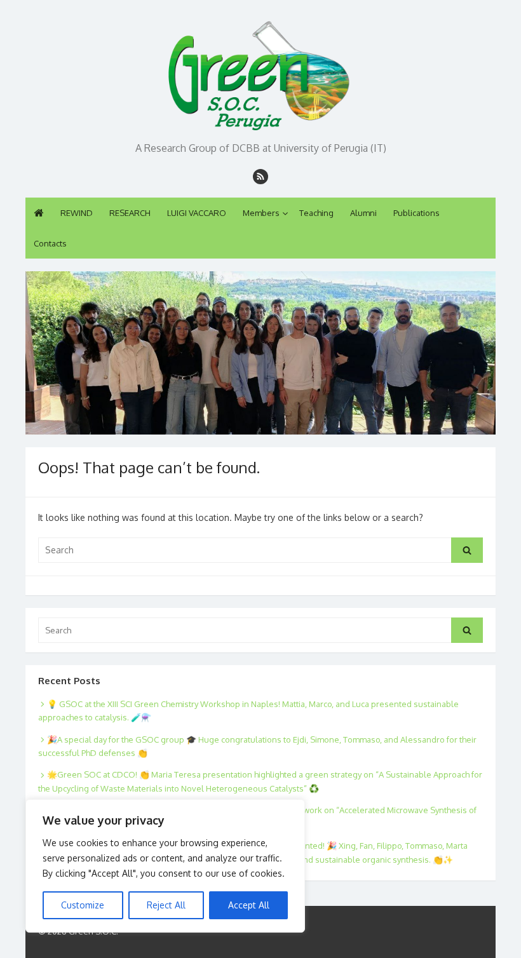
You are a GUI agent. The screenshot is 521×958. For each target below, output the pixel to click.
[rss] (260, 176)
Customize (82, 905)
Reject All (166, 905)
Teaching (316, 213)
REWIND (76, 213)
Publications (416, 213)
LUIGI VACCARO (196, 213)
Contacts (50, 243)
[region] (165, 866)
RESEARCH (130, 213)
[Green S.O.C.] (260, 72)
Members (261, 213)
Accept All (248, 905)
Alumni (363, 213)
